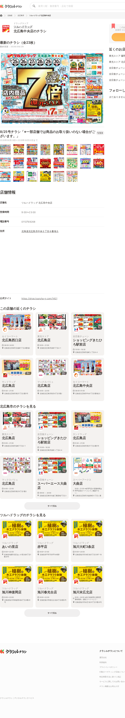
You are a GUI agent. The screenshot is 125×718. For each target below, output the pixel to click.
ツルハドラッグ (23, 26)
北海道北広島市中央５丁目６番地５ (40, 231)
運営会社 (103, 657)
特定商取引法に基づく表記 (110, 677)
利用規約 (103, 662)
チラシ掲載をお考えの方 (109, 686)
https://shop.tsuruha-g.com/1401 (39, 298)
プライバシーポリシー (108, 667)
